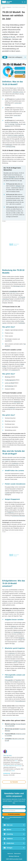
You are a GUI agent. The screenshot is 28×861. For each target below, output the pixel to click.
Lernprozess (14, 370)
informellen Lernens (18, 92)
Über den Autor (7, 755)
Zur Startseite (14, 782)
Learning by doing (10, 146)
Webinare (13, 626)
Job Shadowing (9, 386)
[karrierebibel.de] (7, 2)
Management (9, 7)
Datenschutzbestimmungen (15, 817)
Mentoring (7, 377)
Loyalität (7, 492)
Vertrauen (18, 186)
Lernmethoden (13, 291)
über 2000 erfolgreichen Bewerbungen (12, 765)
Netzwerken (12, 176)
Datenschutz (17, 853)
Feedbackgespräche (10, 380)
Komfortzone (15, 463)
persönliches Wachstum (18, 515)
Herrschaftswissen (20, 701)
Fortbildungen (8, 144)
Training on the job (9, 37)
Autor (16, 760)
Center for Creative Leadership (16, 135)
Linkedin (13, 770)
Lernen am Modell (9, 383)
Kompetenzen (12, 407)
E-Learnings (11, 124)
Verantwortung (17, 632)
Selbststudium (17, 401)
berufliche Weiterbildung (11, 122)
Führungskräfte (9, 680)
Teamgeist (16, 660)
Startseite (4, 7)
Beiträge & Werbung (14, 856)
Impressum (10, 853)
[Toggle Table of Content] (14, 57)
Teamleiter (18, 680)
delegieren (21, 637)
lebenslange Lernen (18, 286)
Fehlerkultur (21, 323)
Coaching (17, 124)
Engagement (10, 511)
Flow (13, 643)
